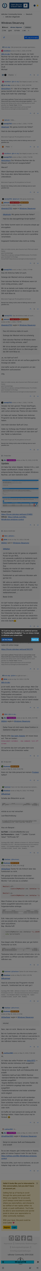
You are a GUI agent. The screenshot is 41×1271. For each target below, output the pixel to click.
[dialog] (20, 635)
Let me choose (7, 639)
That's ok (35, 639)
